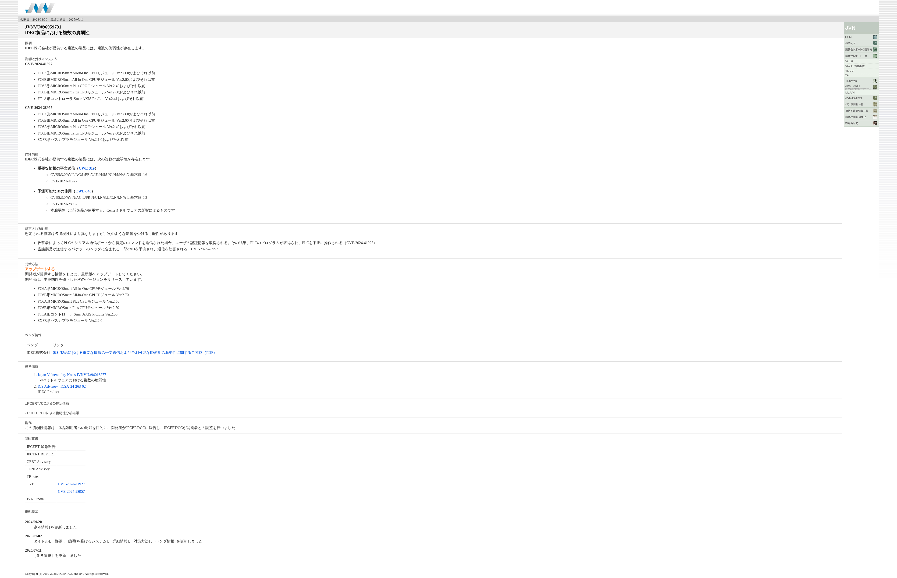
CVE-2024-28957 (71, 491)
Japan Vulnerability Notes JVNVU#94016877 (72, 375)
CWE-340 (83, 191)
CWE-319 (87, 168)
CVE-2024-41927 (71, 484)
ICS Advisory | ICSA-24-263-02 (62, 386)
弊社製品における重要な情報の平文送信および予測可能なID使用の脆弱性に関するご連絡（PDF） (135, 353)
